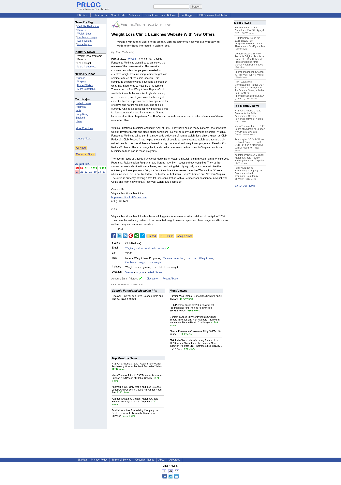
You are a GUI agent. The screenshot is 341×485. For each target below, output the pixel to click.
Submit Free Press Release (160, 15)
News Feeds (118, 15)
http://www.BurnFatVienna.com (129, 197)
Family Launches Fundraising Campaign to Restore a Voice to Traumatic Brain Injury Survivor (135, 413)
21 (86, 171)
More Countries (84, 128)
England (80, 117)
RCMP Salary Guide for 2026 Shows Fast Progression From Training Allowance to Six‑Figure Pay (192, 308)
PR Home (82, 15)
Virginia (81, 81)
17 (104, 171)
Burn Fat (82, 30)
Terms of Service (121, 459)
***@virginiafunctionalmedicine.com (145, 248)
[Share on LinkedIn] (125, 235)
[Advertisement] (200, 85)
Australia (81, 106)
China (79, 121)
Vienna (81, 78)
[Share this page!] (170, 477)
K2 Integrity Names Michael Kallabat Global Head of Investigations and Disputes (135, 400)
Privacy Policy (99, 459)
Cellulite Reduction (88, 26)
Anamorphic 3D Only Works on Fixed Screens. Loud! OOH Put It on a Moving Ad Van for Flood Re (137, 390)
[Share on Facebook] (113, 235)
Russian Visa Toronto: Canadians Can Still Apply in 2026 (250, 30)
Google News (184, 236)
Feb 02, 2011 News (245, 185)
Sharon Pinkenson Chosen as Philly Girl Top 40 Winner (249, 73)
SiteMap (82, 459)
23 (77, 171)
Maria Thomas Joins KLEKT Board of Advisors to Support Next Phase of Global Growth (137, 376)
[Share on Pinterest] (130, 235)
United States (85, 85)
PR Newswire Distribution (213, 15)
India (78, 110)
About (161, 459)
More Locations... (87, 88)
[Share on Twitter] (119, 235)
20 (90, 171)
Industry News (83, 138)
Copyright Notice (144, 459)
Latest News (100, 15)
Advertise (174, 459)
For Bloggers (188, 15)
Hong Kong (82, 114)
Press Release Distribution (93, 9)
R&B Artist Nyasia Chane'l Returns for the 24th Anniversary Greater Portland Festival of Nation (137, 365)
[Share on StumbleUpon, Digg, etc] (136, 235)
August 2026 (82, 164)
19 (95, 171)
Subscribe (135, 15)
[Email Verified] (168, 248)
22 (81, 171)
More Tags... (84, 44)
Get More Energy (87, 37)
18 (99, 171)
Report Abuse (170, 278)
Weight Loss (84, 33)
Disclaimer (152, 278)
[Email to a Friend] (142, 235)
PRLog (132, 58)
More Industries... (87, 66)
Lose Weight (84, 40)
